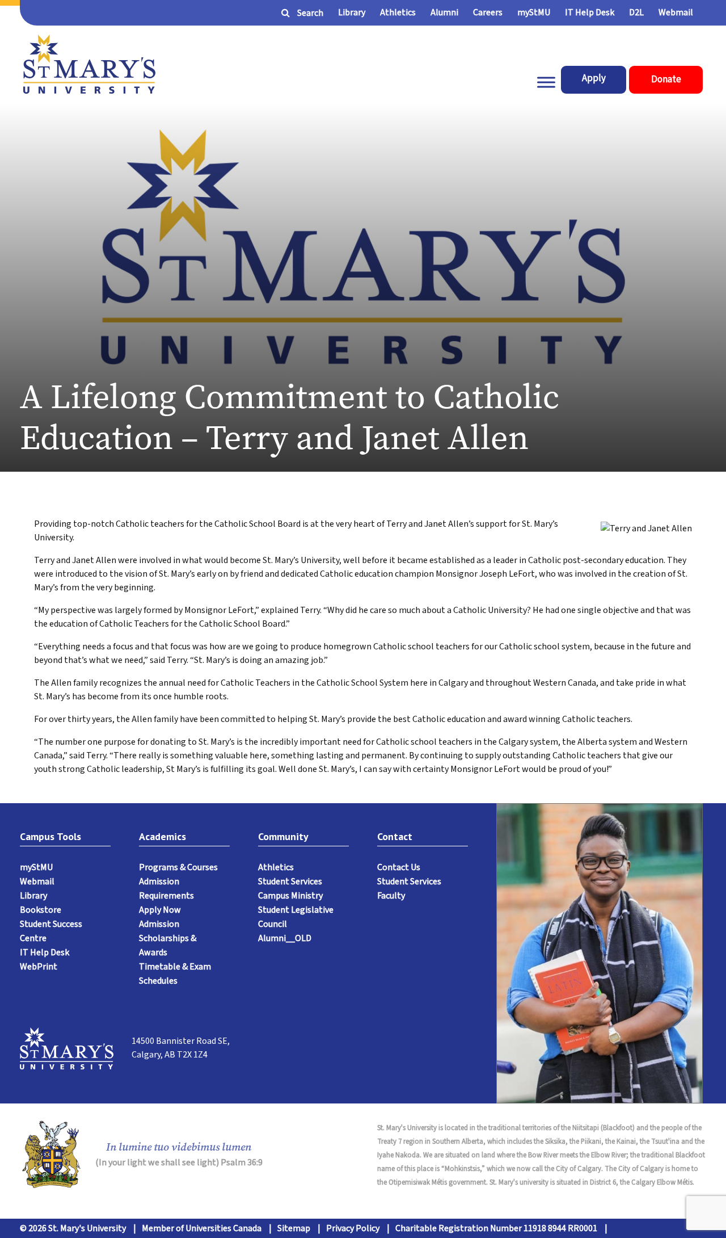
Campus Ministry (290, 895)
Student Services (290, 881)
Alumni (444, 12)
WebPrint (38, 966)
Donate (666, 79)
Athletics (398, 12)
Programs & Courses (178, 867)
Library (351, 12)
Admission (159, 924)
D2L (636, 12)
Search (310, 13)
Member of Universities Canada (201, 1228)
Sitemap (293, 1228)
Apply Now (160, 910)
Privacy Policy (352, 1228)
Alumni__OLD (284, 938)
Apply (594, 78)
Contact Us (398, 867)
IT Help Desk (589, 12)
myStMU (533, 12)
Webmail (676, 12)
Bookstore (40, 910)
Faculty (391, 895)
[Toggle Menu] (546, 82)
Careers (488, 12)
